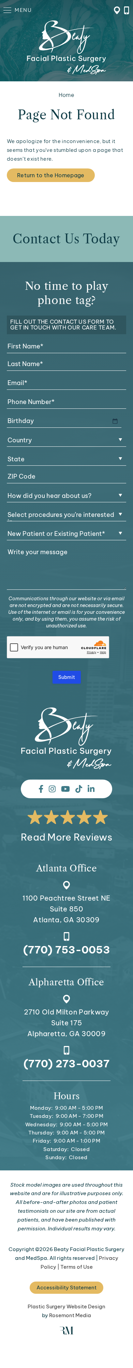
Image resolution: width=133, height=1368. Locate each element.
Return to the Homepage (51, 175)
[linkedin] (91, 789)
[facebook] (41, 789)
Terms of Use (76, 1267)
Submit (66, 677)
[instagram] (52, 789)
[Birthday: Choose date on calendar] (115, 421)
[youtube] (65, 789)
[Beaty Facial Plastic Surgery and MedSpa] (66, 738)
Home (66, 95)
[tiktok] (78, 789)
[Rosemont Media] (66, 1332)
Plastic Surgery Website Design (66, 1306)
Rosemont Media (70, 1315)
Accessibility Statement (66, 1287)
